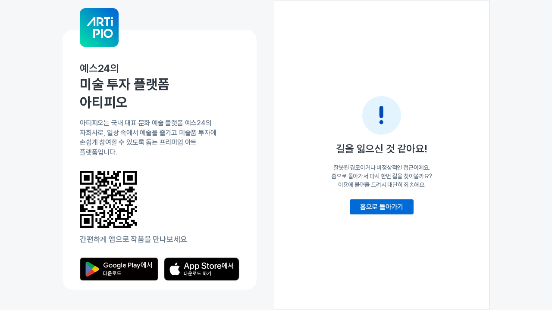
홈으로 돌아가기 (381, 207)
